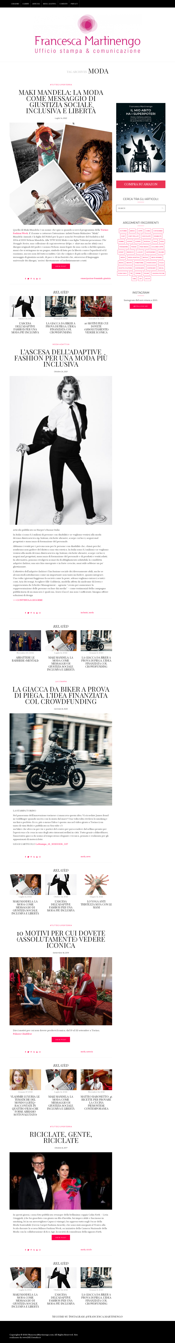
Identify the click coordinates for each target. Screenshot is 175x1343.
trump (146, 273)
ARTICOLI (36, 4)
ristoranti (151, 268)
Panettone (139, 263)
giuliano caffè (157, 247)
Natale (145, 257)
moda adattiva (133, 257)
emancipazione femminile (92, 278)
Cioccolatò (146, 236)
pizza (161, 263)
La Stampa (61, 681)
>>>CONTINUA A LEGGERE (28, 600)
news (88, 857)
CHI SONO (15, 4)
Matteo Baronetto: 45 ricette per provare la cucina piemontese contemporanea (96, 1102)
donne (121, 241)
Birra (132, 231)
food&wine (123, 247)
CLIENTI (25, 4)
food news (144, 247)
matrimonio (150, 252)
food (162, 241)
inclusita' (84, 613)
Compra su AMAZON (141, 184)
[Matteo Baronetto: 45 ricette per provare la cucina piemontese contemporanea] (96, 1079)
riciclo (89, 1250)
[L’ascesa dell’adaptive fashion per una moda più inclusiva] (25, 306)
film (155, 241)
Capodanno (158, 231)
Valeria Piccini (158, 273)
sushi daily (122, 273)
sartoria (89, 1052)
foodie (133, 247)
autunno (123, 231)
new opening (156, 257)
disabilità (157, 236)
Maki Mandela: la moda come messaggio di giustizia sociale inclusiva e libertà (61, 101)
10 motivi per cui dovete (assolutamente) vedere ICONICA (96, 327)
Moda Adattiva (60, 344)
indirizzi (130, 252)
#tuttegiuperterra (61, 85)
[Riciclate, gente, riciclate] (61, 1181)
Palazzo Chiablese (22, 1034)
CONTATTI (63, 4)
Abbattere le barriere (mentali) (25, 659)
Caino (148, 231)
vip (140, 279)
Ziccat (147, 279)
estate (129, 241)
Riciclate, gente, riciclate (61, 1137)
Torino (138, 273)
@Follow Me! (140, 306)
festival (147, 241)
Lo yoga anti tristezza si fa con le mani (96, 904)
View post (60, 266)
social (161, 268)
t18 (131, 273)
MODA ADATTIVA (49, 4)
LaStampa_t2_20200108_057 (52, 844)
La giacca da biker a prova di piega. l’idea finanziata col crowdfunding (61, 327)
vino (134, 279)
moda (91, 613)
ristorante (139, 268)
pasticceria (151, 263)
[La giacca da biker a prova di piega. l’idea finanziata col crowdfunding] (61, 306)
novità (129, 263)
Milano (161, 252)
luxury (140, 252)
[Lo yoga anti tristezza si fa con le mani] (96, 884)
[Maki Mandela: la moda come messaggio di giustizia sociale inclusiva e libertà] (61, 174)
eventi (138, 241)
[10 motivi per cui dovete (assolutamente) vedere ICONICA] (96, 306)
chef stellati (133, 236)
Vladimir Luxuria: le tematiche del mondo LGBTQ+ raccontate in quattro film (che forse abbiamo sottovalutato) (25, 1105)
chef (123, 236)
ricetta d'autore (125, 268)
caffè (140, 231)
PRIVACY (74, 4)
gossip (121, 252)
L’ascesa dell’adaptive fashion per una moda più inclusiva (25, 327)
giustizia (107, 278)
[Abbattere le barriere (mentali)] (25, 640)
